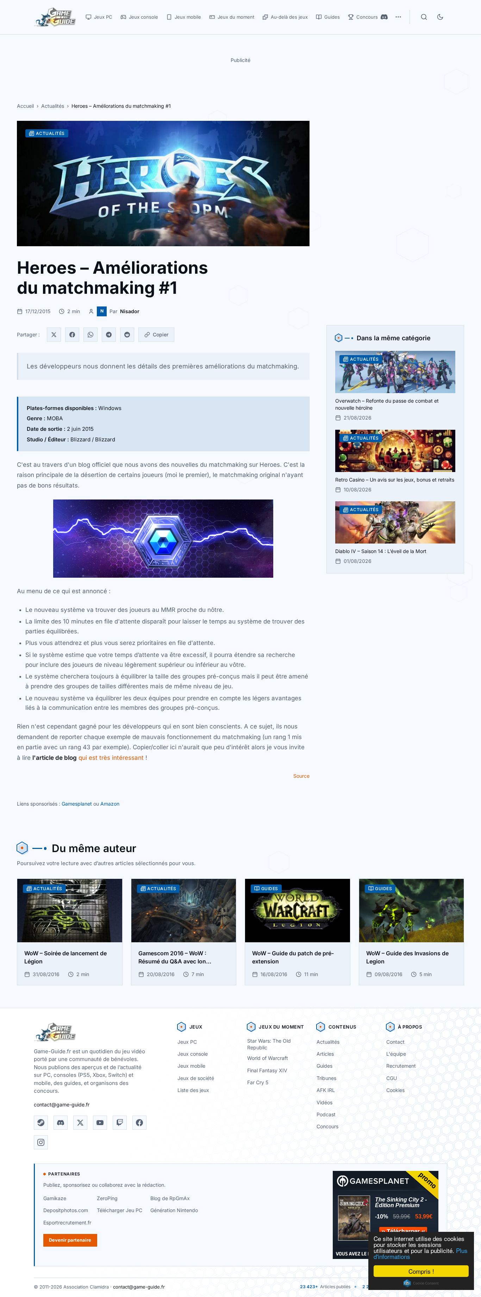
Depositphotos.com (65, 1210)
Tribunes (326, 1078)
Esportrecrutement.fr (67, 1222)
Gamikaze (54, 1198)
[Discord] (384, 17)
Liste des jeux (193, 1090)
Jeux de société (195, 1078)
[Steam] (41, 1123)
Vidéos (324, 1102)
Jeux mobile (191, 1066)
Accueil (25, 106)
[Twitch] (120, 1123)
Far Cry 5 (257, 1082)
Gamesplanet (77, 804)
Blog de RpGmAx (170, 1198)
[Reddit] (127, 335)
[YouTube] (100, 1123)
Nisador (129, 311)
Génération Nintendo (174, 1210)
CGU (391, 1078)
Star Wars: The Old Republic (269, 1044)
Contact (395, 1042)
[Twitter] (54, 335)
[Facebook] (72, 335)
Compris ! (421, 1271)
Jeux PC (187, 1042)
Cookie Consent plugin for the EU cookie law (421, 1283)
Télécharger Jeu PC (119, 1210)
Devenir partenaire (70, 1240)
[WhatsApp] (90, 335)
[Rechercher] (424, 17)
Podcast (326, 1114)
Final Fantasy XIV (267, 1070)
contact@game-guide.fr (61, 1104)
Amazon (109, 804)
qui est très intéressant (88, 757)
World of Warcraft (267, 1058)
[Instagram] (41, 1142)
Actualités (52, 106)
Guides (324, 1066)
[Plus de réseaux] (398, 17)
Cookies (395, 1090)
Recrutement (401, 1066)
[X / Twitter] (80, 1123)
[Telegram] (109, 335)
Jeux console (192, 1054)
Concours (327, 1126)
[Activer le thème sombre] (440, 17)
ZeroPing (107, 1198)
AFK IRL (326, 1090)
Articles (325, 1054)
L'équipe (396, 1054)
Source (301, 776)
